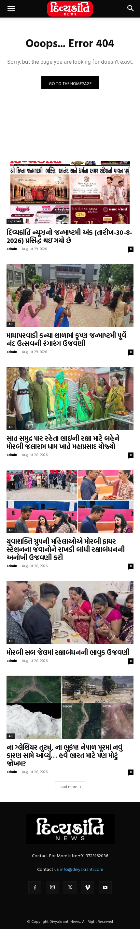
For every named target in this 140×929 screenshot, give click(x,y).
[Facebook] (34, 887)
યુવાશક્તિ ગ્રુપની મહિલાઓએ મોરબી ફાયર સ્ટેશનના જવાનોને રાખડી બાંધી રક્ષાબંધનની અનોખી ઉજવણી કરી (66, 549)
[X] (70, 887)
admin (12, 248)
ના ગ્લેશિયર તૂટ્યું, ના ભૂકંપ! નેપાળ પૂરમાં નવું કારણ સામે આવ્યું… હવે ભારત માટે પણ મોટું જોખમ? (64, 755)
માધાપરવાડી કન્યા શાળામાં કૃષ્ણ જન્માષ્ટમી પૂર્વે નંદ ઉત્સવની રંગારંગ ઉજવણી (66, 339)
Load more (68, 786)
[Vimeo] (87, 887)
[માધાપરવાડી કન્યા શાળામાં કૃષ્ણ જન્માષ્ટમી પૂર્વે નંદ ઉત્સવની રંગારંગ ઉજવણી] (70, 295)
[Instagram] (52, 887)
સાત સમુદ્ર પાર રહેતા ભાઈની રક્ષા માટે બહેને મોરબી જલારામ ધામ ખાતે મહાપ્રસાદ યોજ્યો (63, 442)
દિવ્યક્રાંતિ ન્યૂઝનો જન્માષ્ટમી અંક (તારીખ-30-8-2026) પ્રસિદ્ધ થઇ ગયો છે (70, 236)
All (10, 324)
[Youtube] (105, 887)
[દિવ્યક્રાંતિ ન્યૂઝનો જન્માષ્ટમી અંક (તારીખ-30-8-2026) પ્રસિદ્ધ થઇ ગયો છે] (70, 192)
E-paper (14, 221)
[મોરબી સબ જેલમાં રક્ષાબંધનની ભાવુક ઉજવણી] (70, 612)
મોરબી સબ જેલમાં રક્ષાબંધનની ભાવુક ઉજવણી (68, 652)
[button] (11, 9)
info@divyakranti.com (81, 869)
